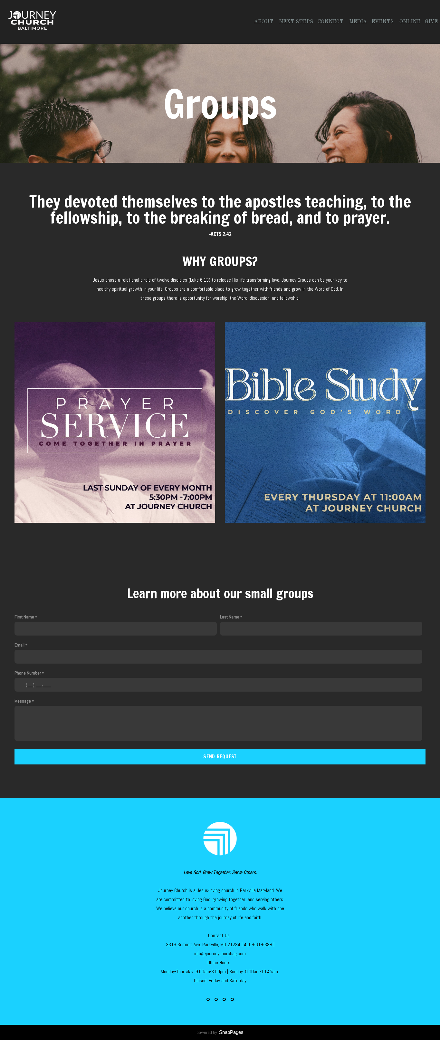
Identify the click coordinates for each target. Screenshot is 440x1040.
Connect (331, 21)
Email (19, 645)
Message (22, 701)
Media (358, 21)
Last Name (229, 617)
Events (383, 21)
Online (409, 21)
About (264, 21)
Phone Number (27, 673)
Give (431, 21)
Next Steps (296, 21)
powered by (220, 1032)
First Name (24, 617)
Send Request (220, 756)
